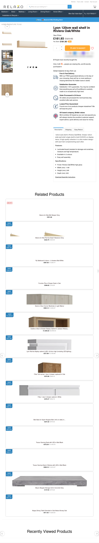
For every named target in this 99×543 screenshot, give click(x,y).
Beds (13, 12)
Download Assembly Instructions (65, 177)
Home (3, 24)
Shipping (68, 129)
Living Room (32, 12)
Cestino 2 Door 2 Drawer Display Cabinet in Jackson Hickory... (50, 329)
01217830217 (91, 13)
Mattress (22, 12)
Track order (80, 2)
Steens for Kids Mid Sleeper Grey (49, 215)
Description (58, 129)
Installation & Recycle (10, 15)
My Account (93, 2)
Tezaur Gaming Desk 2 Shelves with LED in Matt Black (49, 465)
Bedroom (4, 12)
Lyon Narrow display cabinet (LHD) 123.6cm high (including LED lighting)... (49, 351)
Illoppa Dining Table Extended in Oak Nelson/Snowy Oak (49, 510)
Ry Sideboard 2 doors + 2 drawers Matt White (50, 260)
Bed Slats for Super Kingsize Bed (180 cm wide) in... (49, 420)
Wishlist (73, 2)
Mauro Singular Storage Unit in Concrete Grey (49, 488)
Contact (87, 2)
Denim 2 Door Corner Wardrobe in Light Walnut (49, 306)
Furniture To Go (14, 24)
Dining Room (45, 12)
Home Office (57, 12)
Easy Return (78, 129)
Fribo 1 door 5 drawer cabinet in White (49, 397)
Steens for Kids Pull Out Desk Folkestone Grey (49, 238)
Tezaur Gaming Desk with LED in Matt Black (49, 442)
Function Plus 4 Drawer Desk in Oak (49, 283)
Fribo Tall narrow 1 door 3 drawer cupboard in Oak (49, 374)
